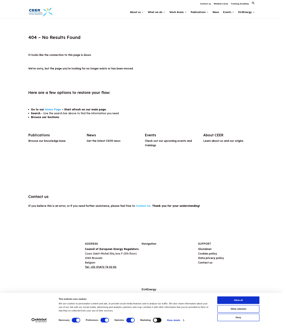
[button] (253, 3)
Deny (238, 317)
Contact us (205, 4)
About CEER (213, 135)
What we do (149, 256)
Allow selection (238, 309)
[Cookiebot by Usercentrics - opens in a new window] (39, 320)
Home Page (53, 109)
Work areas (149, 263)
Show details (173, 320)
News (216, 12)
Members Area (221, 4)
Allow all (238, 300)
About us (147, 249)
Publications (39, 135)
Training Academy (240, 4)
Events (227, 12)
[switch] (105, 320)
